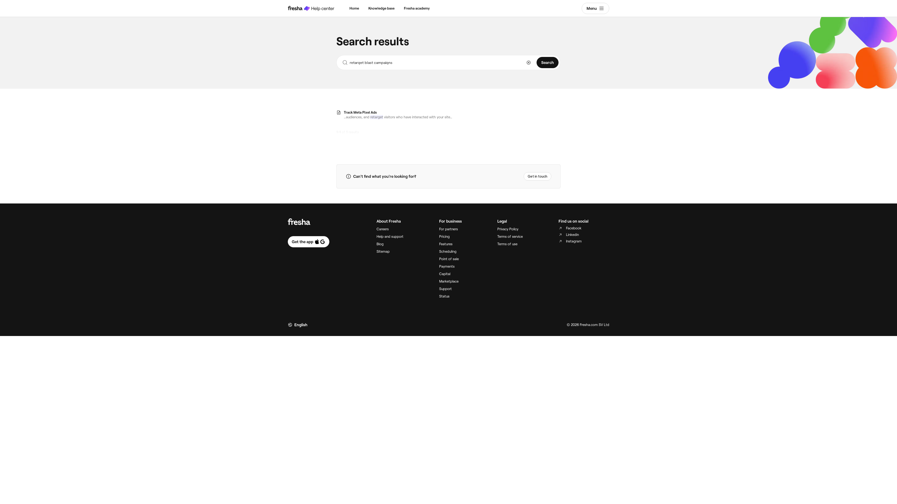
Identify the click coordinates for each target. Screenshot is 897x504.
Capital (444, 274)
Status (444, 296)
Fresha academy (417, 8)
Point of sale (449, 259)
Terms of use (507, 244)
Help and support (390, 236)
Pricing (444, 236)
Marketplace (449, 281)
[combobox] (448, 62)
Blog (380, 244)
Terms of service (510, 236)
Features (445, 244)
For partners (448, 229)
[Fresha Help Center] (311, 8)
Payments (447, 266)
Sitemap (383, 251)
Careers (383, 229)
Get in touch (537, 176)
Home (354, 8)
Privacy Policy (507, 229)
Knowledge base (381, 8)
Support (445, 289)
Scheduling (447, 251)
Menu (592, 8)
